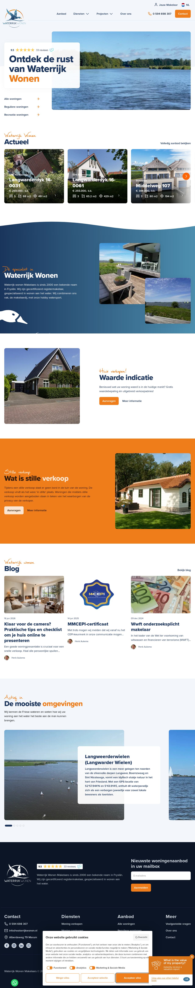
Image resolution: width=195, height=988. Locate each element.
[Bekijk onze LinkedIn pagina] (21, 945)
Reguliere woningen (130, 931)
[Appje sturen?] (14, 982)
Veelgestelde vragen (178, 924)
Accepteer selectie (98, 978)
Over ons (171, 931)
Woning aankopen (72, 931)
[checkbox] (56, 968)
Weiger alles (62, 978)
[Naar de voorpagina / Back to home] (14, 21)
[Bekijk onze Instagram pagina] (14, 945)
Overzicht (142, 937)
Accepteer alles (132, 978)
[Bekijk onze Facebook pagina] (6, 945)
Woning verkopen (71, 924)
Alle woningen (126, 924)
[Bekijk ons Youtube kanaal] (28, 945)
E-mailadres (139, 875)
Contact (170, 937)
